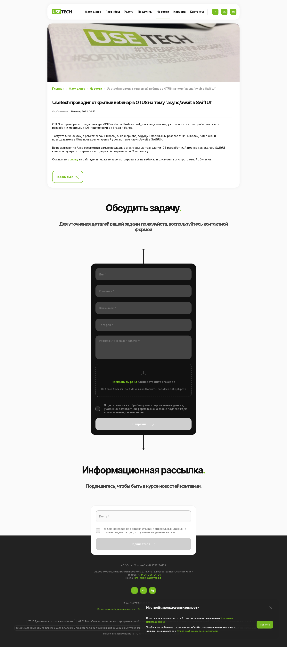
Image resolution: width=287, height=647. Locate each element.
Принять (265, 624)
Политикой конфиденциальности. (197, 631)
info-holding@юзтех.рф (147, 577)
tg (233, 11)
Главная (58, 88)
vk (224, 11)
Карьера (179, 11)
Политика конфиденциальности (116, 609)
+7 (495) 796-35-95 (149, 574)
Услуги (129, 11)
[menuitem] (93, 11)
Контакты (197, 11)
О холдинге (93, 11)
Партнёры (112, 11)
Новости (163, 11)
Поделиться (64, 176)
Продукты (145, 11)
